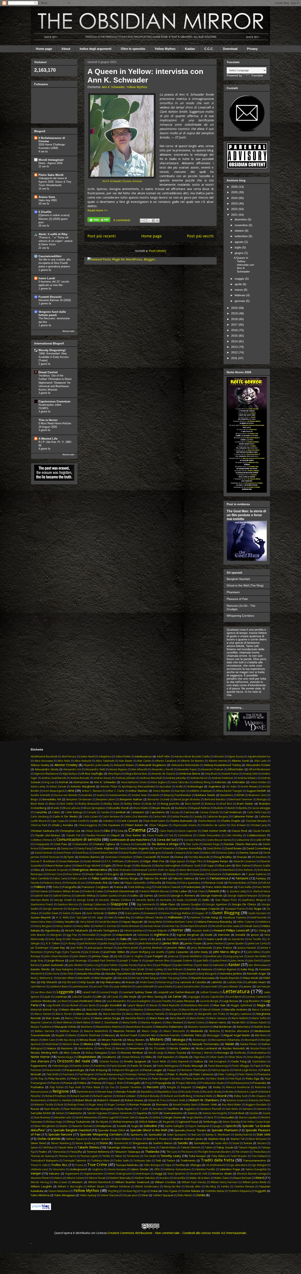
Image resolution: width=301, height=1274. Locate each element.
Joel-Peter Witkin (114, 952)
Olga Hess (200, 1057)
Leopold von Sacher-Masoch (176, 992)
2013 (235, 346)
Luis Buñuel (71, 1005)
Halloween (175, 917)
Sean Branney (42, 1117)
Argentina (214, 786)
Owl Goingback (218, 1061)
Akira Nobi (63, 761)
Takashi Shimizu (88, 1147)
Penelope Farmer (136, 1074)
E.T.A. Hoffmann (114, 861)
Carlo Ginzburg (40, 816)
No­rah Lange (156, 1052)
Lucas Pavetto (163, 1001)
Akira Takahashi (105, 761)
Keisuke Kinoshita (89, 973)
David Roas (82, 852)
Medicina (214, 1031)
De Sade (194, 852)
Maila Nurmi (93, 1009)
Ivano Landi (46, 278)
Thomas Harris (67, 1156)
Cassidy (197, 816)
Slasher (63, 1126)
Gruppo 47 (201, 913)
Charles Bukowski (181, 821)
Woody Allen (193, 1186)
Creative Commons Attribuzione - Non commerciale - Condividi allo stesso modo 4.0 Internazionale (177, 1233)
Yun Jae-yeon (130, 1195)
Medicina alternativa (237, 1031)
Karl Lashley (156, 969)
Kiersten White (65, 978)
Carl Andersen (232, 812)
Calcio (56, 812)
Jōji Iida (118, 956)
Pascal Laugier (152, 1070)
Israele (111, 939)
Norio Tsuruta (177, 1052)
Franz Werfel (263, 887)
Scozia (253, 1113)
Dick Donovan (51, 857)
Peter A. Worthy (178, 1074)
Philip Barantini (57, 1078)
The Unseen (242, 1151)
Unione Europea (116, 1169)
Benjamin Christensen (79, 799)
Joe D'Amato (92, 952)
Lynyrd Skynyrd (136, 1005)
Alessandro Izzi (72, 769)
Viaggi (158, 1173)
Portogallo (133, 1083)
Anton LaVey (38, 786)
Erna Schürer (74, 874)
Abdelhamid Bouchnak (44, 756)
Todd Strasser (238, 1156)
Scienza (192, 1113)
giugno (239, 253)
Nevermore (136, 1048)
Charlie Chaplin (231, 821)
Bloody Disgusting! (52, 350)
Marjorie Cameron (41, 1022)
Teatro (43, 1151)
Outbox (198, 1061)
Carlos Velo (159, 816)
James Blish (171, 943)
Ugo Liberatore (238, 1165)
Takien (209, 1147)
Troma (79, 1165)
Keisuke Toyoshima (118, 973)
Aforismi (219, 756)
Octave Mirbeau (131, 1057)
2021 (235, 214)
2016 (235, 330)
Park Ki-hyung (98, 1070)
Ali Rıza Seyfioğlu (92, 773)
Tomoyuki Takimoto (74, 1160)
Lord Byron (235, 996)
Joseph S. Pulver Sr (131, 960)
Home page (44, 48)
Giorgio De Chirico (244, 904)
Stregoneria (140, 1143)
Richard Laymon (102, 1096)
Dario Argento (139, 848)
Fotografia (70, 887)
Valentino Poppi (230, 1169)
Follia (56, 887)
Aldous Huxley (40, 765)
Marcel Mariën (190, 1009)
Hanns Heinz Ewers (42, 921)
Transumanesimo (254, 1160)
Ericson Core (54, 874)
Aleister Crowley (66, 765)
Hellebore (264, 921)
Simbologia (210, 1121)
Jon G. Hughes (135, 956)
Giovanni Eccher (120, 908)
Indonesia (143, 935)
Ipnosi (255, 935)
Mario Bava (157, 1018)
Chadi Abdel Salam (154, 821)
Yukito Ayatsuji (88, 1195)
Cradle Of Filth (262, 840)
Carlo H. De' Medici (65, 816)
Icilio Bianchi (38, 935)
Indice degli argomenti (95, 48)
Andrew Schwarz (247, 778)
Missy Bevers (136, 1040)
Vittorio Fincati (97, 1178)
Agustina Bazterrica (259, 756)
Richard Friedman (55, 1096)
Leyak (46, 996)
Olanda (183, 1057)
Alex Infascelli (139, 769)
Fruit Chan (198, 891)
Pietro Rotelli (216, 1078)
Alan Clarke (143, 761)
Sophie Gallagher (174, 1126)
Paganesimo (39, 1065)
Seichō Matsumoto (86, 1117)
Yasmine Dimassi (244, 1186)
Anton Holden (258, 782)
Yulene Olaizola (110, 1195)
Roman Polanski (140, 1104)
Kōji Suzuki (88, 982)
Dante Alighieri (104, 848)
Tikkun (118, 1156)
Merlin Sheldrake (90, 1035)
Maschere (86, 1026)
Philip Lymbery (99, 1078)
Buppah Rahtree (200, 808)
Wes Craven (60, 1182)
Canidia (105, 812)
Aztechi (155, 795)
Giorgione (73, 908)
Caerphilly (40, 812)
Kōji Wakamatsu (110, 982)
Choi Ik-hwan (238, 825)
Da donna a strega (165, 844)
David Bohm (214, 848)
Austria (101, 795)
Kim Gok (122, 978)
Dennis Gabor (227, 852)
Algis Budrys (69, 773)
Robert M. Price (157, 1100)
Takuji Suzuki (225, 1147)
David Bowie (233, 848)
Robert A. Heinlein (60, 1100)
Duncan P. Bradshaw (43, 861)
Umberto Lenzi (39, 1169)
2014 (235, 341)
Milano (34, 1040)
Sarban (60, 1113)
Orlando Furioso (109, 1061)
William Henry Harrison (224, 1182)
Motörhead (52, 1044)
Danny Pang (84, 848)
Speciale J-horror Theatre (190, 1130)
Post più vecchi (200, 235)
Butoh (231, 808)
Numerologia (65, 1057)
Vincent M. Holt (198, 1173)
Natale (229, 1044)
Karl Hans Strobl (134, 969)
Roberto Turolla (43, 1104)
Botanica (210, 803)
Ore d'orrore (40, 1061)
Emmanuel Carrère (146, 870)
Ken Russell (188, 973)
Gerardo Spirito (145, 900)
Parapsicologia (74, 1070)
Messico (110, 1035)
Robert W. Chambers (204, 1100)
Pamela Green (81, 1065)
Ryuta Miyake (124, 1109)
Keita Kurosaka (169, 973)
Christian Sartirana (42, 831)
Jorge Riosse (56, 960)
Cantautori (137, 812)
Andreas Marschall (151, 778)
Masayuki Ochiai (65, 1026)
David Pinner (64, 852)
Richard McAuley (150, 1096)
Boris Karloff (192, 803)
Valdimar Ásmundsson (177, 1169)
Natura (51, 1048)
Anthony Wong (201, 782)
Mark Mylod (83, 1022)
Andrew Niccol (198, 778)
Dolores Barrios (89, 857)
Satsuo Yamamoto (121, 1113)
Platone (55, 1083)
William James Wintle (254, 1182)
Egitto (108, 865)
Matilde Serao (262, 1026)
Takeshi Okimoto (191, 1147)
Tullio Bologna (152, 1165)
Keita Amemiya (145, 973)
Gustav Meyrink (41, 917)
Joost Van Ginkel (257, 956)
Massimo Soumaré (199, 1026)
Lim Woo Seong (152, 996)
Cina (120, 831)
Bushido (219, 808)
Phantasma (263, 1074)
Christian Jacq (258, 825)
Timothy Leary (170, 1156)
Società (121, 1126)
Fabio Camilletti (40, 878)
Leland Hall (89, 992)
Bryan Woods (161, 808)
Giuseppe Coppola (207, 908)
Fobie (254, 882)
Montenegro (200, 1040)
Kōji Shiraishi (69, 982)
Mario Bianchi (178, 1018)
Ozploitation (259, 1061)
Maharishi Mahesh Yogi (44, 1009)
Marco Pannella (155, 1014)
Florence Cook (214, 882)
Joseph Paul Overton (104, 960)
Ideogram (56, 935)
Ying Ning (113, 1191)
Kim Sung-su (152, 978)
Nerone (120, 1048)
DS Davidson (259, 857)
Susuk (235, 1143)
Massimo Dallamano (169, 1026)
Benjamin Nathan (131, 799)
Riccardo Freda (190, 1091)
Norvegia (223, 1052)
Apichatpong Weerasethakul (138, 786)
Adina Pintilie (123, 756)
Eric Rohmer (246, 870)
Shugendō (168, 1121)
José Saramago (78, 960)
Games (148, 895)
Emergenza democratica (89, 870)
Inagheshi (105, 935)
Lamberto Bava (59, 986)
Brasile (55, 808)
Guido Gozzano (257, 913)
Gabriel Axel (41, 895)
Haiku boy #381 (47, 200)
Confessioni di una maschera (129, 839)
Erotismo (130, 874)
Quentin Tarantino (130, 1087)
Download (230, 48)
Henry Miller (83, 926)
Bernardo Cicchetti (159, 799)
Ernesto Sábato (95, 874)
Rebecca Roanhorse (238, 1087)
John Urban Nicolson (57, 956)
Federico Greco (53, 882)
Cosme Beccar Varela (218, 840)
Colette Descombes (209, 835)
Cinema (137, 829)
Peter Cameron (203, 1074)
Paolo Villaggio (241, 1065)
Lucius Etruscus (185, 1001)
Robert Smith (177, 1100)
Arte (71, 790)
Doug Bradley (223, 857)
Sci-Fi (155, 1113)
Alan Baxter (125, 761)
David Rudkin (129, 852)
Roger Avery (96, 1104)
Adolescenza (143, 756)
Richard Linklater (126, 1096)
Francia (118, 887)
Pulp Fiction (57, 1087)
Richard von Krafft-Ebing (178, 1096)
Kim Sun (135, 978)
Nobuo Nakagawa (96, 1052)
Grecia (166, 913)
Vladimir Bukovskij (119, 1178)
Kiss (185, 978)
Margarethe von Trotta (211, 1014)
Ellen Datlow (243, 865)
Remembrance (85, 1091)
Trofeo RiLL (59, 1165)
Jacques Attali (126, 943)
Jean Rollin (77, 947)
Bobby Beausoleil (89, 803)
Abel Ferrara (69, 756)
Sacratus (158, 1109)
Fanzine (35, 882)
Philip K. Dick (78, 1078)
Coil (171, 835)
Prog (148, 1083)
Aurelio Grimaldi (40, 795)
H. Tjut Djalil (80, 917)
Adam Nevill (87, 756)
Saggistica (190, 1109)
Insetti (208, 935)
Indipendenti (124, 935)
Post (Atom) (157, 251)
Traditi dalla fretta (217, 1160)
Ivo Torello (255, 939)
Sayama (142, 1113)
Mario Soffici (259, 1018)
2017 (235, 324)
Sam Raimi (232, 1109)
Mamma (138, 1009)
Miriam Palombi (112, 1040)
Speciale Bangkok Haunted (72, 1130)
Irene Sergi (55, 939)
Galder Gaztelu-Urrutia (113, 895)
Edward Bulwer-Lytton (58, 865)
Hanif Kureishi (258, 917)
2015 (235, 335)
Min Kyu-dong (67, 1040)
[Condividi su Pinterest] (157, 221)
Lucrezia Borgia (209, 1001)
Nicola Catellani (180, 1048)
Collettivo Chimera (41, 840)
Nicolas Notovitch (234, 1048)
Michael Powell (128, 1035)
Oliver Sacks (217, 1057)
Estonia (171, 874)
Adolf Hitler (163, 756)
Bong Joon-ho (170, 803)
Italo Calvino (140, 939)
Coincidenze (185, 835)
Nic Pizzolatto (157, 1048)
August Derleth (256, 791)
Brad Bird (226, 803)
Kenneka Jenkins (231, 973)
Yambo (225, 1186)
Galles (135, 895)
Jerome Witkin (176, 947)
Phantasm (233, 592)
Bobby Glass (111, 803)
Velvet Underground (119, 1173)
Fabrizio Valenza (183, 878)
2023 (235, 203)
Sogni (135, 1126)
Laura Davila (165, 986)
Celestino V (109, 821)
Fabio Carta (60, 878)
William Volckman (120, 1186)
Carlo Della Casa (257, 812)
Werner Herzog (40, 1182)
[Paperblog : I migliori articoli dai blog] (41, 1209)
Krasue (130, 982)
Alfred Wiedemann (259, 769)
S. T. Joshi (142, 1109)
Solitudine (150, 1126)
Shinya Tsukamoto (78, 1121)
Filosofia (155, 882)
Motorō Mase (71, 1044)
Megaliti (59, 1035)
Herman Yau (172, 926)
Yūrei (145, 1195)
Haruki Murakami (108, 921)
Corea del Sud (166, 839)
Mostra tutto (68, 331)
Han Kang (211, 917)
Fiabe (116, 882)
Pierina (143, 1078)
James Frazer (192, 943)
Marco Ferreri (64, 1014)
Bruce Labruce (71, 808)
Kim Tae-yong (171, 978)
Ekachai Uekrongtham (168, 865)
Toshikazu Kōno (100, 1160)
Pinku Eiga (252, 1078)
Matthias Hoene (69, 1031)
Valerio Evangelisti (256, 1169)
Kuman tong (165, 982)
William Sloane (96, 1186)
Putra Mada (93, 1087)
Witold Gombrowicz (147, 1186)
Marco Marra (133, 1014)
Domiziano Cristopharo (119, 857)
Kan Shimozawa (258, 965)
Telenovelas (59, 1151)
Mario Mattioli (240, 1018)
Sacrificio (173, 1109)
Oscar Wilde (159, 1061)
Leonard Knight (109, 992)
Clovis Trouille (155, 835)
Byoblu (243, 808)
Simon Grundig (231, 1121)
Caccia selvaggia (260, 808)
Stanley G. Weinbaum (217, 1134)
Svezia (247, 1143)
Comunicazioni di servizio (79, 839)
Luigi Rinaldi (53, 1005)
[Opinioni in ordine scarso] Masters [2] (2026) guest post (53, 219)
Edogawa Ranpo (217, 861)
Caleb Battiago (74, 812)
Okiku (148, 1057)
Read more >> (97, 210)
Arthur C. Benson (92, 791)
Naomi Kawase (178, 1044)
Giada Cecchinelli (187, 900)
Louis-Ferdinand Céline (87, 1001)
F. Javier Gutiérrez (256, 874)
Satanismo (75, 1113)
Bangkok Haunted (238, 579)
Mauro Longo (150, 1031)
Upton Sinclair (140, 1169)
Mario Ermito (197, 1018)
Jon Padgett (155, 956)
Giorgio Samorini (53, 908)
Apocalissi (165, 786)
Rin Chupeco (259, 1096)
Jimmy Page (54, 952)
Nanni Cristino (135, 1044)
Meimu (73, 1035)
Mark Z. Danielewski (106, 1022)
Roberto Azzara (235, 1100)
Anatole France (230, 773)
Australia (87, 795)
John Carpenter (179, 952)
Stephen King (216, 1139)
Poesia (68, 1083)
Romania (162, 1104)
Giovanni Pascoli (143, 908)
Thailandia (152, 1151)
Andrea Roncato (80, 778)
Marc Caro (172, 1009)
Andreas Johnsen (126, 778)
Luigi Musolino (251, 1001)
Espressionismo (151, 874)
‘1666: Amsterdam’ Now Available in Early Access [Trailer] (53, 357)
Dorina (178, 857)
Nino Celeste (72, 1052)
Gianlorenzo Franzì (42, 904)
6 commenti (121, 220)
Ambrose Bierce (189, 773)
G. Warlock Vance (260, 891)
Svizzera (262, 1143)
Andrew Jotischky (176, 778)
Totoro (170, 1160)
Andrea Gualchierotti (54, 778)
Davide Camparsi (175, 852)
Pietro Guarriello (195, 1078)
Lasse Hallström (122, 986)
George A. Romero (183, 895)
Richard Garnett (79, 1096)
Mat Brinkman (223, 1026)
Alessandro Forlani (258, 765)
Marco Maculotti (87, 1014)
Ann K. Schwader (113, 87)
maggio (240, 278)
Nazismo (67, 1048)
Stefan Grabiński (49, 1139)
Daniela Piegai (211, 844)
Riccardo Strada (212, 1091)
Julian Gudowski (53, 965)
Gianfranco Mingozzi (254, 900)
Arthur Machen (138, 791)
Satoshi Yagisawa (97, 1113)
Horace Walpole (157, 930)
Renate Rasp (105, 1091)
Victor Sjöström (176, 1173)
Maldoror (110, 1009)
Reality (217, 1087)
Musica (88, 1044)
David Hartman (43, 852)
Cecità (94, 821)
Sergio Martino (194, 1117)
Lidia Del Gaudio (82, 996)
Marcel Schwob (212, 1009)
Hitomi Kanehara (134, 930)
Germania (165, 900)
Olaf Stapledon (166, 1057)
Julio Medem (76, 965)
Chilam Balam (134, 825)
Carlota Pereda (180, 816)
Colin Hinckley (233, 835)
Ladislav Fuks (234, 982)
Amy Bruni (211, 773)
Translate (257, 75)
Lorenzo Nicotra (41, 1001)
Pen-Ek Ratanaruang (109, 1074)
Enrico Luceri (210, 870)
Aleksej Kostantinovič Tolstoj (222, 765)
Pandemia (100, 1065)
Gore (78, 913)
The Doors (187, 1151)
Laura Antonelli (144, 986)
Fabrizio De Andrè (155, 878)
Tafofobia (48, 1147)
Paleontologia (60, 1065)
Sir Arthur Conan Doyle (257, 1121)
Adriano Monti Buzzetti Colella (192, 756)
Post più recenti (101, 235)
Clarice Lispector (187, 831)
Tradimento (188, 1160)
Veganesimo (72, 1173)
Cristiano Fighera (104, 844)
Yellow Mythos (165, 48)
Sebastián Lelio (62, 1117)
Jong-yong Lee (235, 956)
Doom (165, 857)
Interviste (224, 935)
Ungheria (97, 1169)
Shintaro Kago (54, 1121)
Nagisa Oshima (111, 1044)
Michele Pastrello (170, 1035)
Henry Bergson (43, 926)
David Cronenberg (258, 848)
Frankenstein (192, 887)
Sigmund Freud (188, 1121)
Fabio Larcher (79, 878)
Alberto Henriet (218, 761)
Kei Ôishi (68, 973)
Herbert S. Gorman (105, 926)
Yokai (154, 1191)
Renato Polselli (126, 1091)
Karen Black (85, 969)
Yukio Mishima (40, 1195)
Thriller (106, 1156)
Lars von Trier (101, 986)
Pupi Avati (75, 1087)
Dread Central (48, 372)
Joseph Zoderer (183, 960)
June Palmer (111, 965)
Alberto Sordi (240, 761)
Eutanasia (199, 874)
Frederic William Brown (65, 891)
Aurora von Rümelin (66, 795)
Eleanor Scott (192, 865)
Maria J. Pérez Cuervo (77, 1018)
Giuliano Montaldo (180, 908)
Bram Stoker (245, 803)
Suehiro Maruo (162, 1143)
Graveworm (151, 913)
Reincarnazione (40, 1091)
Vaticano (54, 1173)
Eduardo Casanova (245, 861)
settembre (242, 236)
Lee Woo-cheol (43, 992)
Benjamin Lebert (105, 799)
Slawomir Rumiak (82, 1126)
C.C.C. (209, 48)
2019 (235, 313)
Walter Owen (221, 1178)
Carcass (174, 812)
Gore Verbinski (95, 913)
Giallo (205, 900)
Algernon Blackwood (46, 773)
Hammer (195, 917)
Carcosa (189, 812)
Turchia (180, 1165)
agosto (239, 241)
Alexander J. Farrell (162, 769)
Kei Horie (54, 973)
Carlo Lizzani (90, 816)
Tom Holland (259, 1156)
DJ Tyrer (69, 857)
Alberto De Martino (192, 761)
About (65, 48)
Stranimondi (121, 1143)
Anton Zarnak (58, 786)
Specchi (231, 1126)
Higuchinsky (52, 930)
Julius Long (93, 965)
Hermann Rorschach (195, 926)
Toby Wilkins (218, 1156)
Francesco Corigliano (95, 887)
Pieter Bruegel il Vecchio (166, 1078)
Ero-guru (113, 874)
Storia (104, 1143)
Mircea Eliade (88, 1040)
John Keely (201, 952)
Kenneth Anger (256, 973)
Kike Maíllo (84, 978)
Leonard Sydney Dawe (137, 992)
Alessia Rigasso (118, 769)
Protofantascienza (238, 1083)
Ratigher (201, 1087)
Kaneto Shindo (40, 969)
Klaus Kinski (250, 978)
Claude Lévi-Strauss (47, 835)
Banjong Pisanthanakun (177, 795)
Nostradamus (259, 1052)
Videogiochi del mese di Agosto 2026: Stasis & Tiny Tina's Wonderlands (54, 182)
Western (77, 1182)
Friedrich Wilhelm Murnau (154, 891)
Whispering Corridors (240, 615)
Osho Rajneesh (180, 1061)
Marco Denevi (43, 1014)
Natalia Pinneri (248, 1044)
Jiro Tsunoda (72, 952)
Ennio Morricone (189, 870)
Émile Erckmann (122, 870)
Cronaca (125, 844)
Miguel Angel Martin (237, 1035)
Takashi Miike (65, 1147)
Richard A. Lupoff (247, 1091)
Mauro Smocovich (174, 1031)
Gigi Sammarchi (146, 904)
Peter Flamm (246, 1074)
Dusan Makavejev (69, 861)
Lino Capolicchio (214, 996)
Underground (78, 1169)
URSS (157, 1169)
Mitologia (178, 1039)
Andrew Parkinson (222, 778)
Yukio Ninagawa (64, 1195)
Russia (35, 1109)
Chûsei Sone (92, 831)
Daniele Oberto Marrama (240, 844)
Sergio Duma (172, 1117)
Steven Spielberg (85, 1143)
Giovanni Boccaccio (95, 908)
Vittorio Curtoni (75, 1178)
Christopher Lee (70, 831)
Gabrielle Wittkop (85, 895)
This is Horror (48, 420)
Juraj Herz (146, 965)
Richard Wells (204, 1096)
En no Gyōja (168, 870)
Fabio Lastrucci (102, 878)
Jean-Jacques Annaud (100, 947)
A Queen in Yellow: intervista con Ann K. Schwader (145, 75)
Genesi (162, 895)
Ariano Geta (46, 197)
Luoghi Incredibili (111, 1005)
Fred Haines (41, 891)
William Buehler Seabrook (132, 1182)
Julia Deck (254, 960)
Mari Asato (53, 1018)
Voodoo (164, 1178)
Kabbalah (218, 965)
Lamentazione (80, 986)
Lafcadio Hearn (256, 982)
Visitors (58, 1178)
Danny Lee (67, 848)
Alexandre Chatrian (212, 769)
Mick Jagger (213, 1035)
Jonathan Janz (214, 956)
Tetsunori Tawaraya (127, 1151)
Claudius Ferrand (95, 835)
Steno (139, 1139)
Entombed (229, 870)
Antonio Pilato (108, 786)
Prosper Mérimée (186, 1083)
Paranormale (53, 1070)
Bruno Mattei (141, 808)
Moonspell (251, 1040)
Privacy (252, 48)
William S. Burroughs (70, 1186)
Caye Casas (57, 821)
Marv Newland (174, 1022)
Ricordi (221, 1096)
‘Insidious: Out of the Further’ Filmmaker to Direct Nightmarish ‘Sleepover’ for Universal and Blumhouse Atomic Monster (55, 382)
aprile (239, 284)
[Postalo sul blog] (146, 221)
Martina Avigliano (151, 1022)
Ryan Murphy (52, 1109)
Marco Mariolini (112, 1014)
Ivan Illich (197, 939)
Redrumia (260, 1087)
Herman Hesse (152, 926)
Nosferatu (240, 1052)
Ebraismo (133, 861)
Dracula (242, 857)
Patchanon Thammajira (193, 1070)
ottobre (240, 230)
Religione (61, 1091)
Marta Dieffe (130, 1022)
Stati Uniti (263, 1134)
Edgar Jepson (177, 861)
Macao (153, 1005)
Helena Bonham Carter (179, 921)
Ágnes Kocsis (235, 756)
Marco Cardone (261, 1009)
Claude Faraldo (261, 831)
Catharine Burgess (217, 816)
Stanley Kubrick (243, 1134)
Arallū (179, 786)
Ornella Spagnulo (134, 1061)
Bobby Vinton (132, 803)
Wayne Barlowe (242, 1178)
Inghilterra (161, 934)
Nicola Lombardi (206, 1048)
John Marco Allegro (226, 952)
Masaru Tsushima (41, 1026)
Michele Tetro (193, 1035)
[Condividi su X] (150, 221)
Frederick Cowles (93, 891)
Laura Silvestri (230, 986)
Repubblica (147, 1091)
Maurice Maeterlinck (96, 1031)
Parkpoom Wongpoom (125, 1070)
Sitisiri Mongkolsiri (44, 1126)
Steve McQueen (258, 1139)
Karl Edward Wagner (108, 969)
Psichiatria (37, 1087)
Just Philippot (164, 965)
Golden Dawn (50, 913)
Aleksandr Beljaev (124, 765)
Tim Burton (133, 1156)
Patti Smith (52, 1074)
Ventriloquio (143, 1173)
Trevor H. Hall (39, 1165)
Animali (63, 782)
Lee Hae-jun (263, 986)
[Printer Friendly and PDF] (98, 220)
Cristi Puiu (60, 844)
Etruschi (184, 874)
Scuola (266, 1113)
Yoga (144, 1191)
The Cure (171, 1151)
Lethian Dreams (209, 992)
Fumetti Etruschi (50, 296)
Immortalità (88, 935)
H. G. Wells (62, 917)
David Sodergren (151, 852)
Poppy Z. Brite (114, 1083)
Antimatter (238, 782)
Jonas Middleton (192, 956)
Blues (52, 803)
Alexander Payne (187, 769)
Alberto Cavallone (165, 761)
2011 (234, 358)
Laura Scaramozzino (188, 986)
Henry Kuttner (64, 926)
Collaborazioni (256, 835)
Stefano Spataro (101, 1139)
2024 (235, 198)
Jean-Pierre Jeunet (128, 947)
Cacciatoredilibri (49, 256)
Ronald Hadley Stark (185, 1104)
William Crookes (165, 1182)
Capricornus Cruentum (54, 401)
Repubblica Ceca (167, 1091)
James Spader (236, 943)
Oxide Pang (239, 1061)
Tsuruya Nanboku (127, 1165)
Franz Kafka (244, 887)
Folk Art (265, 882)
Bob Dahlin (67, 803)
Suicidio (183, 1143)
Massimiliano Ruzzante (139, 1026)
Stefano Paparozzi (76, 1139)
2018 (235, 319)
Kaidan (190, 48)
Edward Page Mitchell (88, 865)
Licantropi (60, 996)
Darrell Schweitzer (164, 848)
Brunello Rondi (118, 808)
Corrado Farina (193, 840)
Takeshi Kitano (168, 1147)
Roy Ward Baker (231, 1104)
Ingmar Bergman (188, 935)
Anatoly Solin (250, 773)
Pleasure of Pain (237, 599)
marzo (239, 289)
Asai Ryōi (180, 791)
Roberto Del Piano (259, 1100)
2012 (235, 352)
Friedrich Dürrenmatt (121, 891)
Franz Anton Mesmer (219, 887)
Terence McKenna (98, 1151)
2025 (235, 192)
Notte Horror (40, 1057)
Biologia (262, 799)
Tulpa (168, 1165)
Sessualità (227, 1117)
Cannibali (120, 812)
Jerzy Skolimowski (201, 947)
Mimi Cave (49, 1040)
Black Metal (37, 803)
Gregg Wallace (182, 913)
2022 (235, 209)
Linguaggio (194, 996)
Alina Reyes (114, 773)
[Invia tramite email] (142, 221)
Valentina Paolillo (205, 1169)
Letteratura (236, 991)
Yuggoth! (260, 1191)
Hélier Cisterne (245, 921)
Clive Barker (133, 835)
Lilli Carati (112, 996)
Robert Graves (134, 1100)
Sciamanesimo (173, 1113)
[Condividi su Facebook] (154, 221)
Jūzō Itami (202, 965)
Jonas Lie (173, 956)
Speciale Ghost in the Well (148, 1130)
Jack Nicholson (88, 943)
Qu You (109, 1087)
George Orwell (62, 900)
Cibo (107, 830)
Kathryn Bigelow (226, 969)
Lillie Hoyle (130, 996)
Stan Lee (196, 1134)
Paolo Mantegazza (168, 1065)
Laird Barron (38, 986)
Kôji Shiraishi (49, 982)
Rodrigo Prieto (76, 1104)
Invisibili (240, 935)
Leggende (65, 991)
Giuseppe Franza (235, 908)
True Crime (97, 1164)
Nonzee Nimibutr (132, 1052)
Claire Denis (166, 831)
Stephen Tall (237, 1139)
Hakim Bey (124, 917)
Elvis (37, 870)
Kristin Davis (147, 982)
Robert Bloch (84, 1100)
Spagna (217, 1126)
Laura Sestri (211, 986)
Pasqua (171, 1070)
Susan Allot (221, 1143)
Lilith (99, 996)
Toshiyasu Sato (142, 1160)
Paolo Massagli (193, 1065)
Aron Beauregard (53, 791)
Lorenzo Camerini (256, 996)
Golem (66, 913)
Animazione (81, 782)
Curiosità (140, 844)
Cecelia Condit (77, 821)
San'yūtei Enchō (41, 1113)
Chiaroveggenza (87, 825)
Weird (259, 1178)
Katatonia (206, 969)
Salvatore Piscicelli (210, 1109)
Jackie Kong (107, 943)
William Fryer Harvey (194, 1182)
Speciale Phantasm (225, 1130)
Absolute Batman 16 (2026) (54, 300)
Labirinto (216, 982)
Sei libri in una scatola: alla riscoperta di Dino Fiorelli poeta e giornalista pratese (54, 263)
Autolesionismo (118, 795)
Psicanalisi (259, 1083)
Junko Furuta (129, 965)
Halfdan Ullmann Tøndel (149, 917)
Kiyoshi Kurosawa (203, 978)
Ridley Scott (241, 1096)
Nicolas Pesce (258, 1048)
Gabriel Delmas (62, 895)
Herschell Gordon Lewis (225, 926)
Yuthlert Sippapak (163, 1195)
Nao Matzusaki (156, 1044)
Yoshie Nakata (191, 1191)
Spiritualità (155, 1134)
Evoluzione (215, 874)
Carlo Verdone (111, 816)
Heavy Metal (155, 921)
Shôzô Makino (148, 1121)
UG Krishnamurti (215, 1165)
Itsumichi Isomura (177, 939)
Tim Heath (150, 1156)
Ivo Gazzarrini (236, 939)
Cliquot (115, 835)
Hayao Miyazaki (132, 921)
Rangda (171, 1087)
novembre (242, 225)
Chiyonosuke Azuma (185, 825)
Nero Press (104, 1048)
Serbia (156, 1117)
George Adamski (211, 895)
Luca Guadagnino (140, 1001)
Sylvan (34, 1147)
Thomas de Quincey (42, 1156)
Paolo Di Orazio (141, 1065)
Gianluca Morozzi (68, 904)
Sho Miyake (101, 1121)
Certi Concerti (129, 821)
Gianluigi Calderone (94, 904)
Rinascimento (38, 1100)
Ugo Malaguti (259, 1165)
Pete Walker (157, 1074)
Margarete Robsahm (181, 1014)
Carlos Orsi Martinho (136, 816)
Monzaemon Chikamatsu (226, 1040)
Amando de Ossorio (163, 773)
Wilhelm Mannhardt (99, 1182)
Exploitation (233, 874)
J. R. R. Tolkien (52, 943)
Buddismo (181, 808)
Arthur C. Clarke (115, 791)
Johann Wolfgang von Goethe (147, 952)
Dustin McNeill (92, 861)
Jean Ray (59, 947)
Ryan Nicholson (73, 1109)
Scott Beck (237, 1113)
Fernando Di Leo (75, 882)
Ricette (229, 1091)
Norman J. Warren (202, 1052)
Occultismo (109, 1057)
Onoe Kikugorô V (257, 1057)
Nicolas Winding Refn (44, 1052)
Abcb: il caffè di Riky (53, 234)
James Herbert (215, 943)
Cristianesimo (80, 844)
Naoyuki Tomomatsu (206, 1044)
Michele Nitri (148, 1035)
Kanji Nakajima (64, 969)
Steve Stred (38, 1143)
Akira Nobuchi (83, 761)
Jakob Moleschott (148, 943)
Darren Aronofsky (190, 848)
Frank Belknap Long (139, 887)
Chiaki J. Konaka (62, 825)
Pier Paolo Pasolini (123, 1078)
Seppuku (144, 1117)
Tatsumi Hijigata (247, 1147)
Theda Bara (260, 1151)
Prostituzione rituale (212, 1083)
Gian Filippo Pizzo (226, 900)
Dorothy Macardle (199, 857)
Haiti (110, 917)
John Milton (254, 952)
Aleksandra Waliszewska (185, 765)
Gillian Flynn (167, 904)
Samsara (248, 1109)
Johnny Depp (100, 956)
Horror (177, 930)
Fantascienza (219, 878)
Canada (91, 812)
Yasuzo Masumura (59, 1191)
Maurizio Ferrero (124, 1031)
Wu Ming (211, 1186)
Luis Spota (89, 1005)
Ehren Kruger (124, 865)
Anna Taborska (180, 782)
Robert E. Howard (108, 1100)
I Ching (261, 930)
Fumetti (213, 891)
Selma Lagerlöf (109, 1117)
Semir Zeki (128, 1117)
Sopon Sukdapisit (199, 1126)
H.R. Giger (97, 917)
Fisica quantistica (190, 882)
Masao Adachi (258, 1022)
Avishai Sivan (139, 795)
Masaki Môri (239, 1022)
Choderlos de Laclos (213, 825)
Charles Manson (207, 821)
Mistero (156, 1039)
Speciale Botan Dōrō (111, 1130)
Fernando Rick (98, 882)
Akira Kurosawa (43, 761)
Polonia (96, 1083)
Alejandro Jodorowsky (96, 765)
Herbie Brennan (130, 926)
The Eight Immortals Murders (214, 1151)
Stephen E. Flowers (157, 1139)
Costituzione (242, 840)
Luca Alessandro (116, 1001)
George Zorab (85, 900)
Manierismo (154, 1009)
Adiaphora (105, 756)
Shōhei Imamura (123, 1121)
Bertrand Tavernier (241, 799)
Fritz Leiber (180, 891)
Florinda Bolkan (237, 882)
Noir (114, 1052)
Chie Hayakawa (111, 825)
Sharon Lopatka (248, 1117)
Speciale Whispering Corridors (101, 1134)
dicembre (241, 219)
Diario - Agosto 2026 (50, 163)
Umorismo (59, 1169)
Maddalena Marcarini (196, 1005)
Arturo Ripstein (162, 791)
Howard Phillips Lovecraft (231, 930)
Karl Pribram (175, 969)
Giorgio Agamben (216, 904)
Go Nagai (255, 908)
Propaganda (163, 1083)
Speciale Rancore (60, 1134)
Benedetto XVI (52, 799)
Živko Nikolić (185, 1195)
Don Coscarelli (146, 857)
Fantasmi (242, 878)
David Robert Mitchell (105, 852)
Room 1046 (209, 1104)
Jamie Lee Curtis (257, 943)
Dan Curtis (192, 844)
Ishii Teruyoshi (74, 939)
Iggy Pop (72, 935)
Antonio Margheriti (83, 786)
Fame (202, 878)
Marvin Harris (217, 1022)
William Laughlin (41, 1186)
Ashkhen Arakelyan (201, 791)
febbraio (240, 295)
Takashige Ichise (146, 1147)
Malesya (124, 1009)
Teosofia (76, 1151)
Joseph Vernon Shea (158, 960)
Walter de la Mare (199, 1178)
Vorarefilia (179, 1178)
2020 (235, 307)
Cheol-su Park (39, 825)
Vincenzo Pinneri (40, 1178)
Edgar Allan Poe (154, 861)
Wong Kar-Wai (172, 1186)
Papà (257, 1065)
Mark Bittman (64, 1022)
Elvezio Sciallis (262, 865)
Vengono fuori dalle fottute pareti (52, 313)
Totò (158, 1160)
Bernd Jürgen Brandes (187, 799)
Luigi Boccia (230, 1001)
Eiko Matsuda (143, 865)
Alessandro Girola (46, 769)
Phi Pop (38, 1078)
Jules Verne (237, 960)
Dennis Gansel (249, 852)
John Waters (80, 956)
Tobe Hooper (197, 1156)
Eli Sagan (209, 865)
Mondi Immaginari (50, 159)
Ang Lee (49, 782)
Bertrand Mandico (215, 799)
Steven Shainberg (61, 1143)
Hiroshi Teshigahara (106, 930)
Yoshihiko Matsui (214, 1191)
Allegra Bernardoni (136, 773)
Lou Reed (62, 1001)
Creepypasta (41, 844)
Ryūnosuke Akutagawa (100, 1109)
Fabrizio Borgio (129, 878)
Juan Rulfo (203, 960)
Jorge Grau (37, 960)
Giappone (119, 903)
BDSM (240, 795)
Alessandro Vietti (95, 769)
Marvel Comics (196, 1022)
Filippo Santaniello (135, 882)
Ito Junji (156, 939)
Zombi (200, 1195)
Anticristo (220, 782)
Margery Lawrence (241, 1014)
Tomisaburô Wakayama (45, 1160)
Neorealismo (85, 1048)
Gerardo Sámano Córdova (115, 900)
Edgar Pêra (196, 861)
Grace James (132, 913)
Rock (60, 1104)
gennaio (240, 301)
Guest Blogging (226, 912)
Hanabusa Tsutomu (234, 917)
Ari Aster (231, 786)
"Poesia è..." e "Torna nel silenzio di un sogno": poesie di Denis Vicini (55, 241)
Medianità (196, 1031)
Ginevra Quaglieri (191, 904)
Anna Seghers (159, 782)
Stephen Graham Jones (188, 1139)
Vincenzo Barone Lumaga (252, 1173)
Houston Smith (200, 930)
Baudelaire (226, 795)
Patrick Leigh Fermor (246, 1070)
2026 (235, 186)
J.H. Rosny (70, 943)
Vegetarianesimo (93, 1173)
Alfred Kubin (235, 769)
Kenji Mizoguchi (208, 973)
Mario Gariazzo (218, 1018)
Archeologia (195, 786)
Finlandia (171, 882)
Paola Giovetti (118, 1065)
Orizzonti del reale (73, 1061)
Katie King (247, 969)
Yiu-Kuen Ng (130, 1191)
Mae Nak (219, 1005)
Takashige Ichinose (119, 1147)
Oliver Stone (235, 1057)
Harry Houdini (66, 921)
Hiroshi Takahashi (76, 930)
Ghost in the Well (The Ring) (245, 585)
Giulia (161, 908)
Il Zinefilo (45, 211)
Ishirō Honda (95, 939)
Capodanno (157, 812)
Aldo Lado (260, 761)
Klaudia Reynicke (229, 978)
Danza (122, 848)
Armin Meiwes (249, 786)
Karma (191, 969)
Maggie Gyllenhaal (241, 1005)
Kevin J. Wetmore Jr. (42, 978)
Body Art (150, 803)
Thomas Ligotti (89, 1156)
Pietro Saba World (50, 174)
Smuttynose (104, 1126)
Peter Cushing (226, 1074)
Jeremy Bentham (153, 947)
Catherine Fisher (243, 816)
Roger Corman (116, 1104)
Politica (81, 1083)
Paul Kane (68, 1074)
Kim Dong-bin (103, 978)
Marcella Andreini (236, 1009)
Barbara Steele (205, 795)
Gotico (112, 913)
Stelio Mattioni (123, 1139)
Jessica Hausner (247, 947)
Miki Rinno (261, 1035)
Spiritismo (136, 1134)
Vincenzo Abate (222, 1173)
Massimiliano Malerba (109, 1026)
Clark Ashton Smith (214, 831)
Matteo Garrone (44, 1031)
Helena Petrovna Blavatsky (214, 921)
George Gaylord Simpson (242, 895)
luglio (238, 247)
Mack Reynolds (171, 1005)
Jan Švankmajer (40, 947)
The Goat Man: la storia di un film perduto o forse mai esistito (246, 515)
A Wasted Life (48, 438)
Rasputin (186, 1087)
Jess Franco (224, 947)
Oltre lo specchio (133, 48)
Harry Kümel (87, 921)
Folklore (39, 887)
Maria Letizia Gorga (107, 1018)
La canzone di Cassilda (191, 982)
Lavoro (246, 986)
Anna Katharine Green (134, 782)
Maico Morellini (71, 1009)
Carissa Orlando (209, 812)
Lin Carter (175, 996)
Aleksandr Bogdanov (152, 765)
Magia (261, 1005)
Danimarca (49, 848)
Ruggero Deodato (256, 1104)
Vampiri (36, 1173)
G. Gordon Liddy (236, 891)
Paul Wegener (86, 1074)
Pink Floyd (235, 1078)
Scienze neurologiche (215, 1113)
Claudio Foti (73, 835)
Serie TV (212, 1117)
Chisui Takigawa (158, 825)
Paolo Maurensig (218, 1065)
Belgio (34, 799)
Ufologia (195, 1165)
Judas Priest (220, 960)
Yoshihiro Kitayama (240, 1191)
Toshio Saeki (121, 1160)
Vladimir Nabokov (145, 1178)
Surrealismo (202, 1143)
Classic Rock (239, 831)
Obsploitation (86, 1057)
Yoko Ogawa (170, 1191)
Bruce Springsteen (94, 808)
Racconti (152, 1087)
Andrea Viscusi (102, 778)
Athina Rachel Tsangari (229, 791)
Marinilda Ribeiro (135, 1018)
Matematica (243, 1026)
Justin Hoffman (184, 965)
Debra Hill (209, 852)
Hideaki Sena (250, 926)
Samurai (262, 1109)
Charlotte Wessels (256, 821)
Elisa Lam (224, 865)
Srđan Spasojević (177, 1134)
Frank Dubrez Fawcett (167, 887)
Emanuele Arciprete (56, 870)
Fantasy (261, 878)
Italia (123, 939)
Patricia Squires (221, 1070)
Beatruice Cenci (258, 795)
